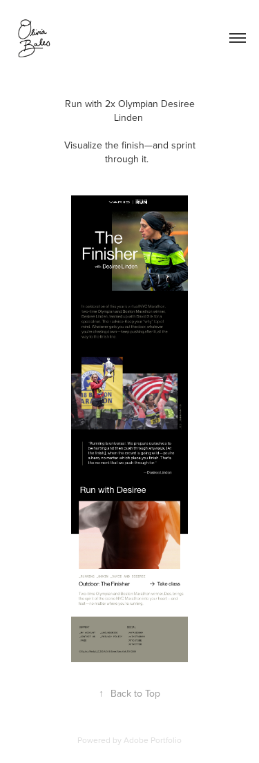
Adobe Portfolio (153, 740)
